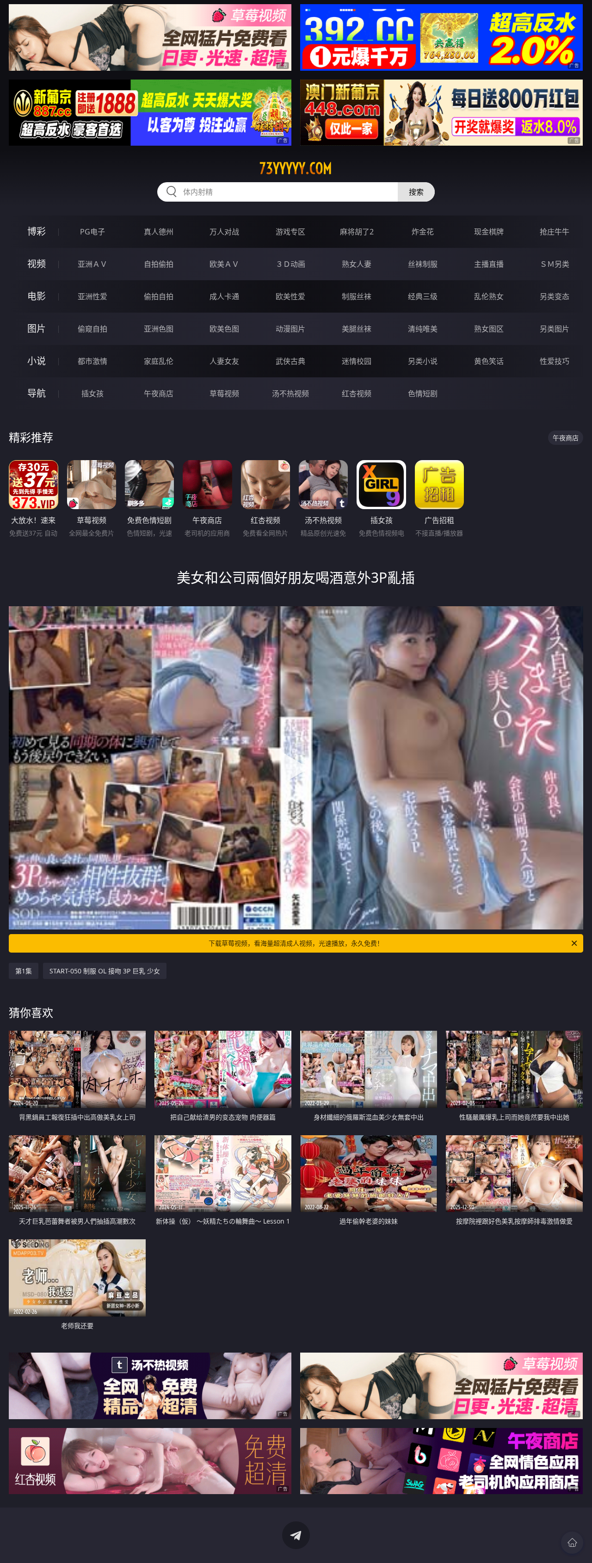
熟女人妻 (356, 264)
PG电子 (92, 232)
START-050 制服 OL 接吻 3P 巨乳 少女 (104, 970)
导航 (36, 393)
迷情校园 (356, 361)
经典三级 (423, 296)
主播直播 (489, 264)
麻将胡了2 (357, 232)
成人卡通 (224, 296)
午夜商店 (158, 393)
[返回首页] (572, 1543)
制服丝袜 (356, 296)
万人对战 (224, 232)
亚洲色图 (158, 329)
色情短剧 (423, 393)
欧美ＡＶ (224, 264)
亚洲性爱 (92, 296)
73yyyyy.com (295, 168)
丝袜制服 (423, 264)
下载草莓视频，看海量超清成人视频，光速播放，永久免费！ (296, 943)
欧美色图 (224, 329)
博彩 (36, 231)
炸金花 (423, 232)
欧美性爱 (290, 296)
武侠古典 (290, 361)
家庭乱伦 (158, 361)
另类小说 (423, 361)
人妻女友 (224, 361)
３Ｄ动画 (290, 264)
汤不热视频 (290, 393)
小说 (36, 361)
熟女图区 (489, 329)
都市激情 (92, 361)
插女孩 (92, 393)
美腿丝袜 (356, 329)
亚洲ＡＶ (92, 264)
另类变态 (554, 296)
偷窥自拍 (92, 329)
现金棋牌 (489, 232)
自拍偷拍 (158, 264)
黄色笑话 (489, 361)
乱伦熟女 (489, 296)
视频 (36, 264)
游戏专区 (290, 232)
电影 (36, 296)
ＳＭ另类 (554, 264)
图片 (36, 328)
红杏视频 (356, 393)
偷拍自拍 (158, 296)
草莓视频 (224, 393)
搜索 (416, 192)
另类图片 (554, 329)
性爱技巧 (554, 361)
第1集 (23, 970)
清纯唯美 (423, 329)
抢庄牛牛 (554, 232)
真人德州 (158, 232)
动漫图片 (290, 329)
